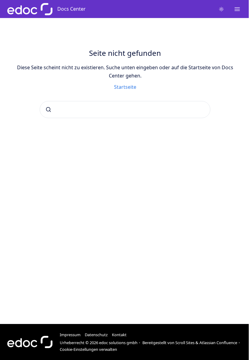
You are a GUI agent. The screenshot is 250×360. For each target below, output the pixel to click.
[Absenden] (48, 109)
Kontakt (119, 334)
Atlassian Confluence (218, 342)
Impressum (70, 334)
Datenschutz (96, 334)
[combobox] (125, 109)
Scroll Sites (185, 342)
